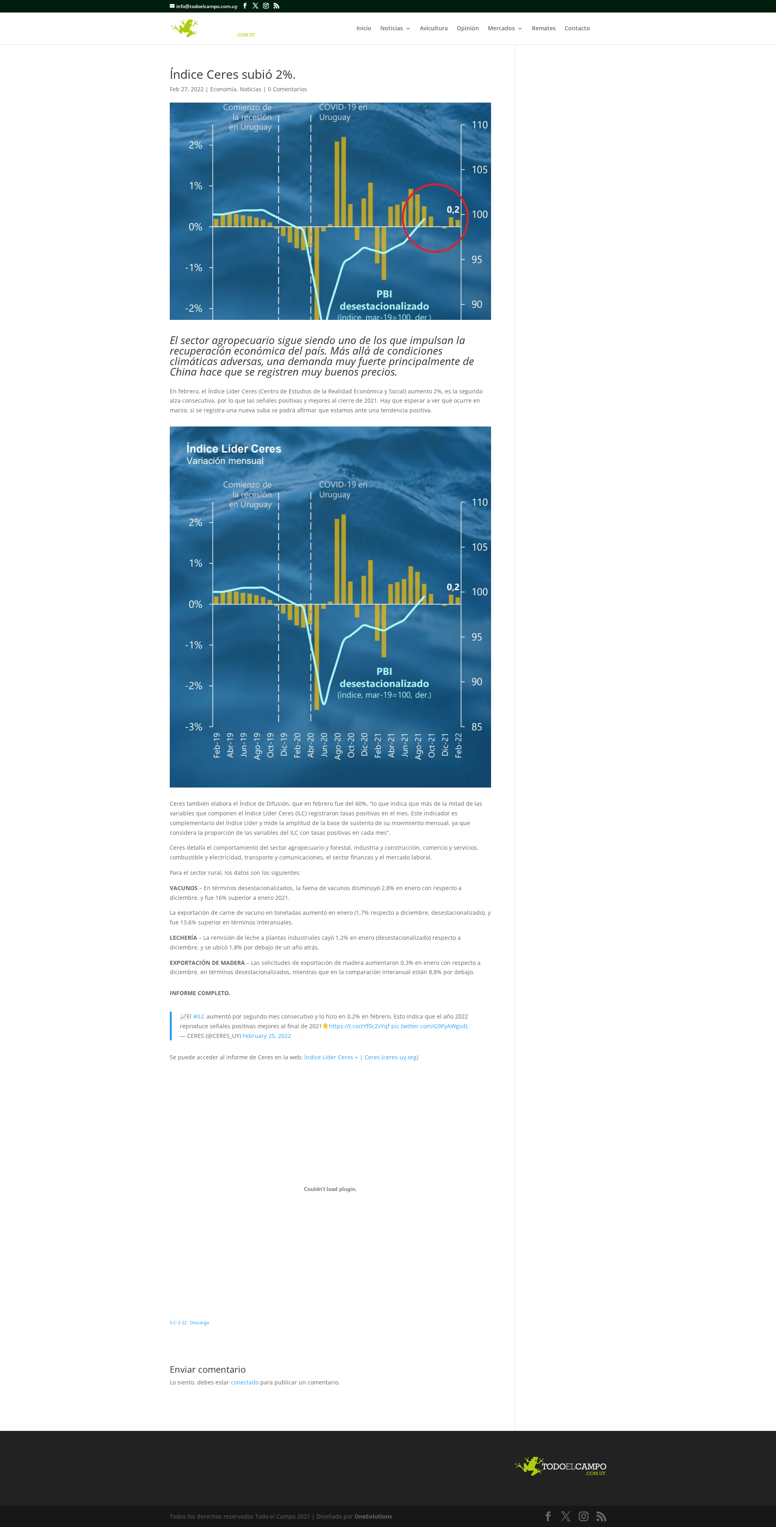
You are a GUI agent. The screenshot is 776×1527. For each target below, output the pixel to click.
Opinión (468, 28)
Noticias (391, 28)
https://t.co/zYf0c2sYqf (359, 1026)
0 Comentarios (287, 89)
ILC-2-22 (178, 1322)
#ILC (199, 1016)
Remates (544, 28)
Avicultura (434, 28)
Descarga (199, 1322)
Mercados (501, 28)
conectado (245, 1382)
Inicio (363, 28)
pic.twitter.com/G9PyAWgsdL (429, 1026)
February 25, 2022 (266, 1036)
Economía (223, 89)
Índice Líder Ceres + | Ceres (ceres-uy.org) (361, 1057)
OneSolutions (373, 1516)
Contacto (577, 28)
